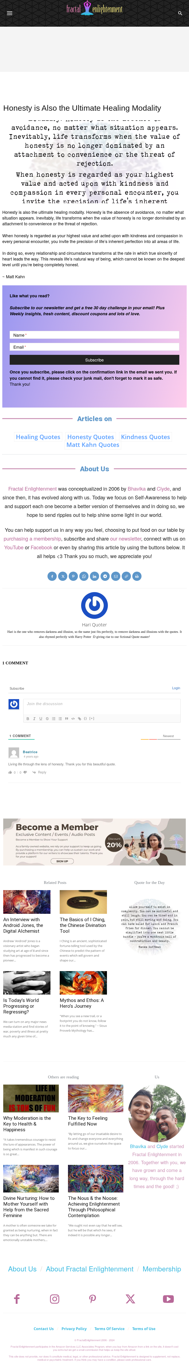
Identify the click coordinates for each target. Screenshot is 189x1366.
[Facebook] (52, 576)
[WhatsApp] (84, 576)
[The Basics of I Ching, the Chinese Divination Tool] (83, 902)
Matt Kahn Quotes (92, 444)
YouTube (14, 547)
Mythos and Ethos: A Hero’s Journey (82, 1003)
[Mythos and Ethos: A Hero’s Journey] (83, 983)
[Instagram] (54, 1299)
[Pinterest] (73, 576)
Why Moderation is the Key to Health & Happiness (27, 1123)
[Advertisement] (94, 61)
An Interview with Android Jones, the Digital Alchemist (23, 925)
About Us (22, 1268)
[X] (62, 576)
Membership (162, 1268)
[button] (180, 13)
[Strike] (47, 718)
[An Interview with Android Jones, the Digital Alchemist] (26, 902)
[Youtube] (168, 1299)
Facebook (41, 547)
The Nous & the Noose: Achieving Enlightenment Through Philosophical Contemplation (94, 1206)
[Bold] (28, 718)
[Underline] (41, 718)
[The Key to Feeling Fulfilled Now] (96, 1098)
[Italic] (34, 718)
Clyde (163, 488)
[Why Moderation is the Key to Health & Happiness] (31, 1098)
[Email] (115, 576)
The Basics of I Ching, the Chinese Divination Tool (83, 925)
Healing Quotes (38, 437)
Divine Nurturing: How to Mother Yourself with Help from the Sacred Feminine (29, 1206)
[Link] (79, 718)
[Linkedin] (94, 576)
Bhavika (137, 488)
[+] (91, 718)
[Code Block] (73, 718)
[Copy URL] (126, 576)
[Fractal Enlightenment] (94, 8)
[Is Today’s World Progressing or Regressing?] (26, 983)
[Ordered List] (53, 718)
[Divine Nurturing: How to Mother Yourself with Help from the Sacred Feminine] (31, 1178)
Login (176, 688)
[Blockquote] (66, 718)
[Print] (137, 576)
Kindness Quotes (145, 437)
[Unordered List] (60, 718)
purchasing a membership (32, 538)
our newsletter (125, 538)
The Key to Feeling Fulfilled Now (87, 1121)
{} (85, 718)
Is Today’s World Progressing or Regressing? (21, 1006)
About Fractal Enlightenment (89, 1268)
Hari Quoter (94, 624)
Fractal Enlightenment (32, 488)
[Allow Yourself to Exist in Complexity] (149, 926)
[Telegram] (105, 576)
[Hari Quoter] (94, 605)
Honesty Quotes (90, 437)
